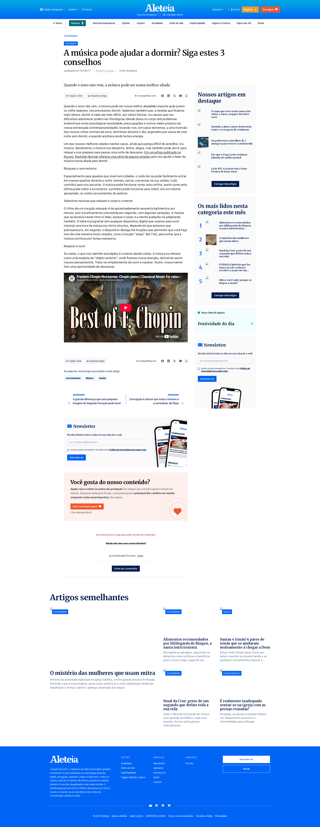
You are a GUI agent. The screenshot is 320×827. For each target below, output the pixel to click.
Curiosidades (71, 35)
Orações (75, 23)
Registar (248, 9)
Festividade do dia (216, 323)
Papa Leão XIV (244, 23)
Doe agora (268, 9)
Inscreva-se (159, 772)
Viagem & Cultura (221, 23)
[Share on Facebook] (162, 95)
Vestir (156, 777)
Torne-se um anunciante (180, 816)
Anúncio (157, 782)
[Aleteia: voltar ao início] (160, 8)
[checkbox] (68, 450)
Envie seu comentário (125, 568)
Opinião (126, 23)
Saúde (102, 378)
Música (90, 378)
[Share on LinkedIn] (168, 95)
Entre (140, 555)
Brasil (261, 23)
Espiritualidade (197, 23)
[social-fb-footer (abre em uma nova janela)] (156, 806)
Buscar (88, 9)
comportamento (231, 673)
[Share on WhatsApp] (186, 95)
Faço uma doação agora (85, 506)
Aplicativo (158, 768)
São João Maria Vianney (173, 14)
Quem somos (136, 816)
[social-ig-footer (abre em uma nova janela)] (169, 806)
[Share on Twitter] (174, 95)
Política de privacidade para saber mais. (128, 449)
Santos (227, 611)
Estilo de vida (176, 23)
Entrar (237, 9)
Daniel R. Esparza (105, 70)
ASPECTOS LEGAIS (156, 816)
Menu (59, 23)
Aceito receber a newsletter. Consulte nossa (108, 449)
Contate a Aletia (204, 816)
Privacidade (221, 816)
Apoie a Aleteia (119, 816)
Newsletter (159, 763)
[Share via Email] (180, 95)
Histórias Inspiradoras (104, 23)
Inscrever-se (76, 457)
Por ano (190, 763)
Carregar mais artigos (225, 183)
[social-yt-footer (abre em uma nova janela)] (150, 806)
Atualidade (157, 23)
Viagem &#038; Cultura (133, 777)
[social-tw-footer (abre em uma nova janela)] (163, 806)
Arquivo (141, 23)
